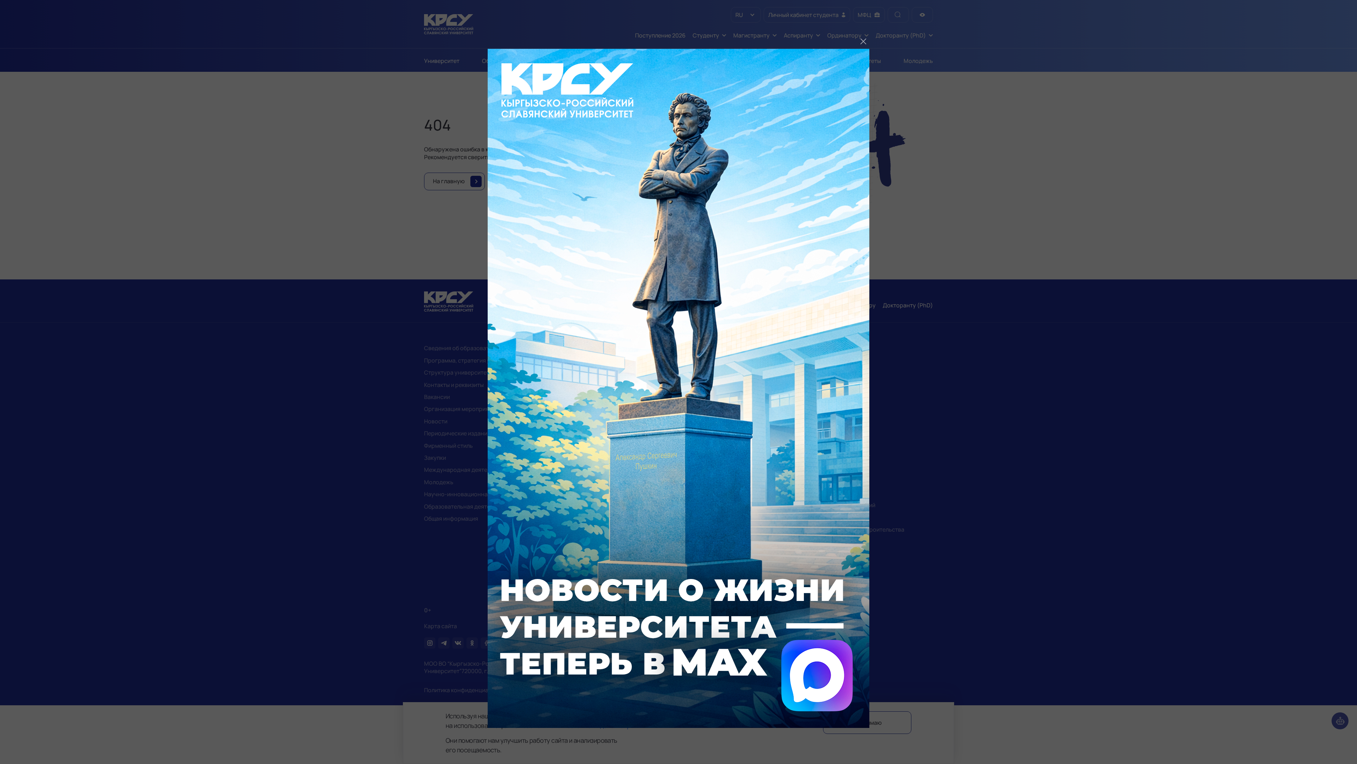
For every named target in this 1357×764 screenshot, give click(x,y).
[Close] (863, 41)
